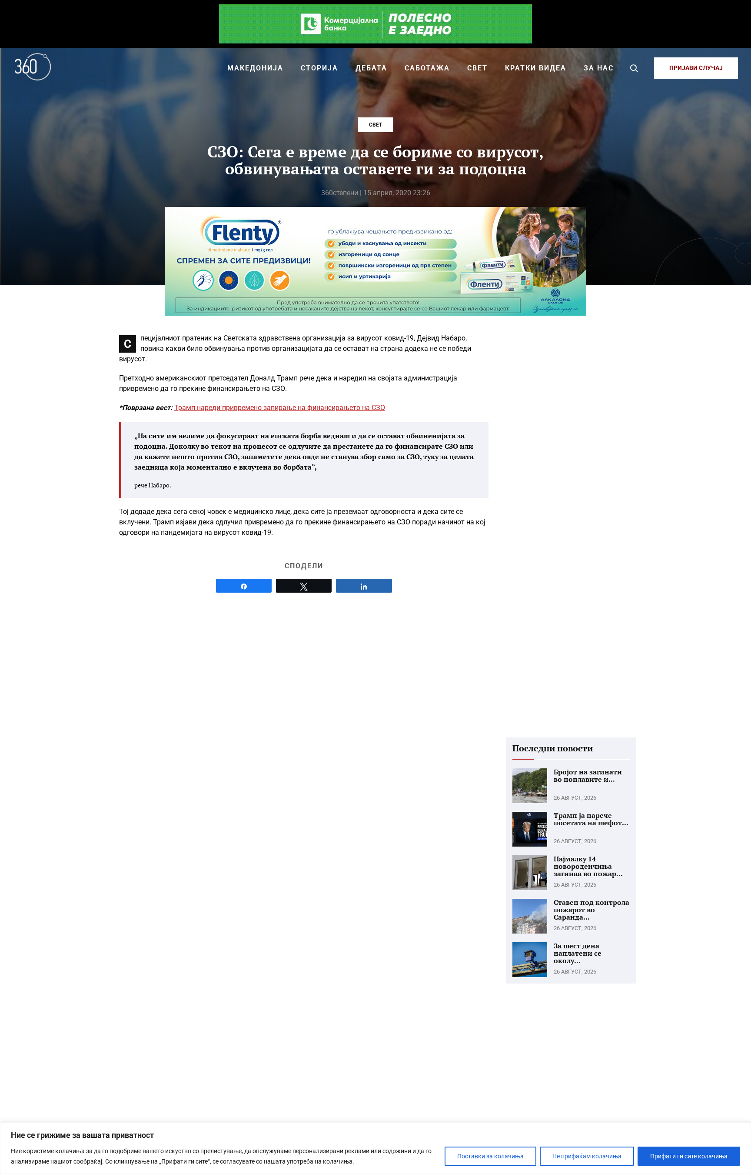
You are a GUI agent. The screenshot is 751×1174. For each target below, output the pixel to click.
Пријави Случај (696, 67)
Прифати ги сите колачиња (689, 1156)
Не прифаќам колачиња (586, 1156)
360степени (339, 193)
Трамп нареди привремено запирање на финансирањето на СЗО (279, 408)
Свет (375, 125)
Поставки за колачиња (490, 1156)
